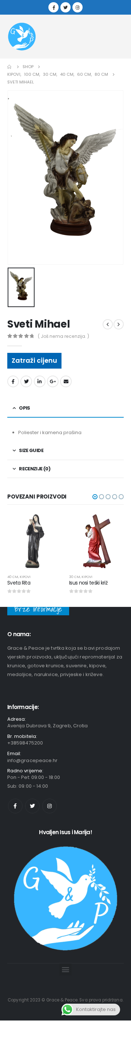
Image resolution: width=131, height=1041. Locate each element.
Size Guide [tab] (31, 450)
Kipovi (25, 576)
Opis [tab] (24, 407)
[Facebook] (53, 7)
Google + (53, 381)
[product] (34, 541)
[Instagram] (77, 7)
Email (66, 381)
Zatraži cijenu (34, 360)
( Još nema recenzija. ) (63, 336)
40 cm (12, 576)
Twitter (26, 381)
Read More (49, 525)
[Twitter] (65, 7)
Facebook (13, 381)
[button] (95, 496)
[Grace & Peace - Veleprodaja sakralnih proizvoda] (21, 36)
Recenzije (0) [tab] (34, 468)
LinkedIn (39, 381)
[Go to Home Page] (9, 67)
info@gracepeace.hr (32, 760)
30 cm (74, 576)
